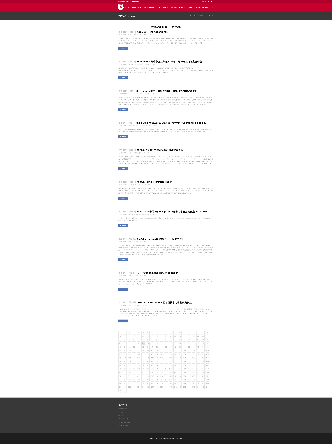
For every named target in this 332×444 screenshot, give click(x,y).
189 (161, 365)
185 (143, 365)
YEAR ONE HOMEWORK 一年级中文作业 (160, 238)
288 (157, 383)
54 (184, 340)
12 (175, 332)
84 (138, 347)
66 (148, 343)
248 (157, 376)
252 (175, 376)
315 (189, 387)
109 (161, 351)
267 (152, 380)
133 (180, 354)
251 (170, 376)
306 (147, 387)
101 (125, 351)
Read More (123, 48)
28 (157, 336)
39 (207, 336)
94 (184, 347)
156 (193, 358)
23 (134, 336)
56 (193, 340)
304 (138, 387)
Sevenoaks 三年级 (133, 184)
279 (207, 380)
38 (203, 336)
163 (134, 361)
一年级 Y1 (130, 241)
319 (207, 387)
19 (207, 332)
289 (161, 383)
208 (157, 369)
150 (166, 358)
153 (180, 358)
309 (161, 387)
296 (193, 383)
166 (147, 361)
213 (180, 369)
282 (129, 383)
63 (134, 343)
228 (157, 372)
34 (184, 336)
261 (125, 380)
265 (143, 380)
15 (189, 332)
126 (147, 354)
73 (180, 343)
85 (143, 347)
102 (129, 351)
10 (166, 332)
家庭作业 (136, 34)
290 (166, 383)
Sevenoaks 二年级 (133, 64)
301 (125, 387)
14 (184, 332)
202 (129, 369)
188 (157, 365)
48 (157, 340)
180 (120, 365)
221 (125, 372)
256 (193, 376)
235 (189, 372)
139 (207, 354)
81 (125, 347)
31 (171, 336)
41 (125, 340)
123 (134, 354)
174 (184, 361)
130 (166, 354)
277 (198, 380)
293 (180, 383)
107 (152, 351)
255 (189, 376)
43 (134, 340)
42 (129, 340)
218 (202, 369)
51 (171, 340)
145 (143, 358)
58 (203, 340)
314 (184, 387)
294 (184, 383)
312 (175, 387)
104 (138, 351)
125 (143, 354)
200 (120, 369)
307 (152, 387)
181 (125, 365)
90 (166, 347)
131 (170, 354)
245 (143, 376)
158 (202, 358)
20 (120, 336)
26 (148, 336)
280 (120, 383)
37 (198, 336)
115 (189, 351)
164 (138, 361)
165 (143, 361)
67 (152, 343)
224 (138, 372)
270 (166, 380)
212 (175, 369)
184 (138, 365)
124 (138, 354)
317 (198, 387)
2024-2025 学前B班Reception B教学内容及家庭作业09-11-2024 (172, 211)
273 (180, 380)
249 (161, 376)
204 (138, 369)
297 (198, 383)
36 (193, 336)
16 (193, 332)
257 (198, 376)
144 (138, 358)
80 (120, 347)
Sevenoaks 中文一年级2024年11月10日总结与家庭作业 (166, 91)
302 (129, 387)
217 (198, 369)
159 (207, 358)
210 (166, 369)
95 (189, 347)
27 (152, 336)
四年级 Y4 (130, 34)
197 (198, 365)
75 (189, 343)
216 (193, 369)
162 (129, 361)
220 (120, 372)
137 (198, 354)
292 (175, 383)
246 (147, 376)
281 (125, 383)
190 (166, 365)
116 (193, 351)
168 (157, 361)
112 (175, 351)
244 (138, 376)
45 (143, 340)
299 (207, 383)
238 (202, 372)
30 (166, 336)
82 (129, 347)
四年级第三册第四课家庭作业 (152, 32)
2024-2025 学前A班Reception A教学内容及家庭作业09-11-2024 (172, 122)
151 (170, 358)
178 (202, 361)
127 (152, 354)
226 (147, 372)
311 (170, 387)
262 (129, 380)
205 (143, 369)
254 (184, 376)
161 (125, 361)
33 (180, 336)
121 (125, 354)
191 (170, 365)
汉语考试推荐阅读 (123, 425)
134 (184, 354)
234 (184, 372)
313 (180, 387)
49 (161, 340)
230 (166, 372)
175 (189, 361)
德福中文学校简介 (123, 408)
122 (129, 354)
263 (134, 380)
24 (138, 336)
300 (120, 387)
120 (120, 354)
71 (171, 343)
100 (120, 351)
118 (202, 351)
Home (191, 16)
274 (184, 380)
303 (134, 387)
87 (152, 347)
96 (193, 347)
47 (152, 340)
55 (189, 340)
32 (175, 336)
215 (189, 369)
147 (152, 358)
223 (134, 372)
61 (125, 343)
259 (207, 376)
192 (175, 365)
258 (202, 376)
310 (166, 387)
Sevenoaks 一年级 (133, 94)
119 (207, 351)
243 (134, 376)
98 (203, 347)
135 (189, 354)
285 (143, 383)
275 (189, 380)
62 (129, 343)
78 (203, 343)
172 (175, 361)
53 (180, 340)
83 (134, 347)
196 (193, 365)
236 (193, 372)
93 (180, 347)
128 (157, 354)
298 (202, 383)
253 (180, 376)
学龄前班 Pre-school (133, 125)
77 (198, 343)
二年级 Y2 (130, 153)
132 (175, 354)
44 (138, 340)
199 (207, 365)
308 (157, 387)
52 (175, 340)
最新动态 (120, 415)
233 (180, 372)
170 (166, 361)
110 (166, 351)
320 (120, 391)
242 (129, 376)
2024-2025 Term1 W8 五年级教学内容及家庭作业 (164, 302)
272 (175, 380)
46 (148, 340)
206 (147, 369)
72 (175, 343)
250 (166, 376)
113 (180, 351)
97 (198, 347)
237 (198, 372)
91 (171, 347)
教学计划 (196, 16)
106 (147, 351)
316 (193, 387)
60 (120, 343)
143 (134, 358)
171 (170, 361)
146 (147, 358)
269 (161, 380)
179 (207, 361)
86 (148, 347)
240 (120, 376)
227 (152, 372)
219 (207, 369)
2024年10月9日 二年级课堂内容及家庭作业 (160, 150)
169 (161, 361)
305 (143, 387)
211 (170, 369)
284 (138, 383)
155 (189, 358)
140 (120, 358)
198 (202, 365)
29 (161, 336)
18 (203, 332)
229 (161, 372)
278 (202, 380)
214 (184, 369)
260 (120, 380)
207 (152, 369)
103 (134, 351)
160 (120, 361)
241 (125, 376)
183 (134, 365)
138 (202, 354)
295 (189, 383)
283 (134, 383)
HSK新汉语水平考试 (123, 419)
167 (152, 361)
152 (175, 358)
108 (157, 351)
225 (143, 372)
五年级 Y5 (130, 305)
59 (207, 340)
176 (193, 361)
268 (157, 380)
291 (170, 383)
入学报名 (120, 412)
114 (184, 351)
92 (175, 347)
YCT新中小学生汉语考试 (125, 422)
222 (129, 372)
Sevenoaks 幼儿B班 (133, 214)
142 (129, 358)
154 (184, 358)
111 (170, 351)
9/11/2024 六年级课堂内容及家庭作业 (157, 272)
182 (129, 365)
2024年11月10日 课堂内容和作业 (154, 182)
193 (180, 365)
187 (152, 365)
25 (143, 336)
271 (170, 380)
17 (198, 332)
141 (125, 358)
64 (138, 343)
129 (161, 354)
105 (143, 351)
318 (202, 387)
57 (198, 340)
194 (184, 365)
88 (157, 347)
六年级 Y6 (130, 275)
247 (152, 376)
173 (180, 361)
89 (161, 347)
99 (207, 347)
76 (193, 343)
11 (171, 332)
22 (129, 336)
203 (134, 369)
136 (193, 354)
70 (166, 343)
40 (120, 340)
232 (175, 372)
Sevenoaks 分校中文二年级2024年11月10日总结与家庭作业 (169, 61)
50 (166, 340)
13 (180, 332)
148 (157, 358)
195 (189, 365)
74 (184, 343)
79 (207, 343)
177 (198, 361)
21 (125, 336)
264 (138, 380)
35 (189, 336)
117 (198, 351)
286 (147, 383)
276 (193, 380)
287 (152, 383)
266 (147, 380)
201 (125, 369)
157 (198, 358)
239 (207, 372)
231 (170, 372)
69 (161, 343)
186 (147, 365)
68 (157, 343)
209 (161, 369)
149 (161, 358)
